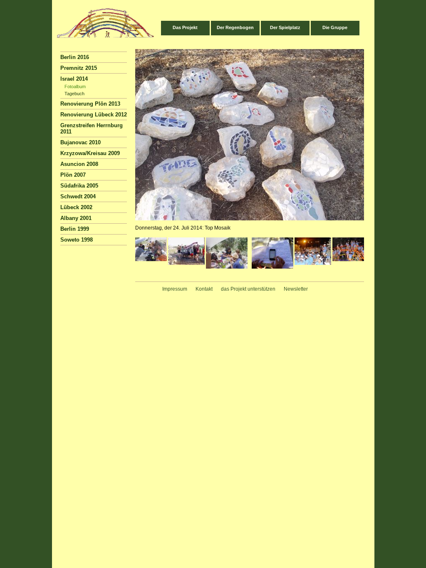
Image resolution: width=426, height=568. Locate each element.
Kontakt (204, 289)
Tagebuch (74, 93)
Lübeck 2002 (76, 207)
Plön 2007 (73, 175)
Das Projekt (185, 27)
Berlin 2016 (74, 57)
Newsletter (296, 289)
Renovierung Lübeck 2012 (93, 114)
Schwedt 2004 (78, 196)
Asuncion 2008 (79, 164)
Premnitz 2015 (78, 68)
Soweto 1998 (76, 240)
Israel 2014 (74, 79)
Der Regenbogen (235, 27)
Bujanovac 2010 (80, 142)
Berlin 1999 (74, 229)
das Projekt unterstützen (248, 289)
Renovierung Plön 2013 (90, 104)
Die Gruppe (334, 27)
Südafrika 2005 (79, 186)
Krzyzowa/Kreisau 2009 (90, 153)
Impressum (174, 289)
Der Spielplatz (285, 27)
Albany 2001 (76, 218)
